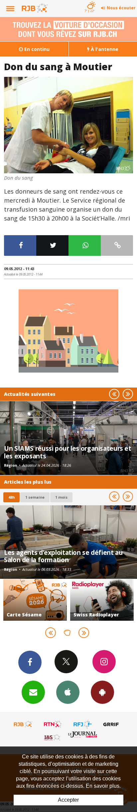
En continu (36, 49)
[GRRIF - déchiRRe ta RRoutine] (112, 724)
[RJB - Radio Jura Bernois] (23, 724)
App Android (102, 692)
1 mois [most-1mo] (61, 497)
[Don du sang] (68, 125)
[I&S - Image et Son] (53, 737)
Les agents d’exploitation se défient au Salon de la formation (63, 556)
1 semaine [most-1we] (35, 497)
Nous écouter (121, 8)
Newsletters (33, 692)
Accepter (68, 800)
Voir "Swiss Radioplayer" (102, 600)
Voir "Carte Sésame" (35, 600)
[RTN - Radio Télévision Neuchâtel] (53, 724)
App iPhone (67, 692)
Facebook (30, 662)
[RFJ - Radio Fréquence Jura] (82, 724)
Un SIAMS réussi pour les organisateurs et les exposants (67, 452)
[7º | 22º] (90, 0)
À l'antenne (103, 49)
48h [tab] (11, 497)
